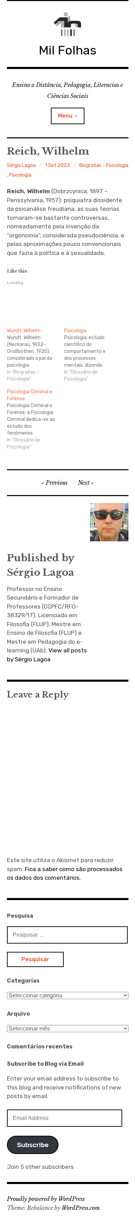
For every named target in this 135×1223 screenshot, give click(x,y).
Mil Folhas (68, 50)
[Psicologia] (93, 355)
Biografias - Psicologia (103, 165)
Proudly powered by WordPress (46, 1198)
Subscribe (32, 1145)
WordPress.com (81, 1207)
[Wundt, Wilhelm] (35, 355)
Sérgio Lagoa (21, 165)
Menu (65, 115)
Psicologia (20, 175)
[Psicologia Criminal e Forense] (35, 419)
